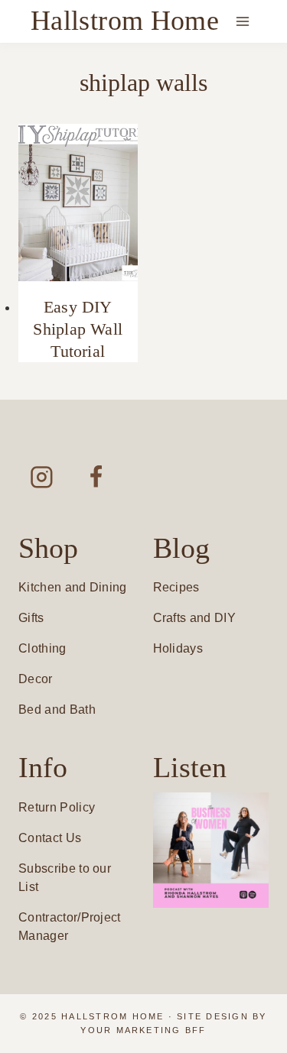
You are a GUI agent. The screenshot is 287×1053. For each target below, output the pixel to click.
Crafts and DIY (194, 617)
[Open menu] (242, 21)
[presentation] (78, 203)
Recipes (176, 587)
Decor (35, 678)
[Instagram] (41, 476)
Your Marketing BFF (143, 1030)
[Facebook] (96, 476)
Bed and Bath (57, 709)
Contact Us (49, 837)
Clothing (42, 648)
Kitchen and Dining (72, 587)
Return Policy (56, 807)
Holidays (178, 648)
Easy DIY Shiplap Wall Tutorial (77, 328)
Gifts (31, 617)
